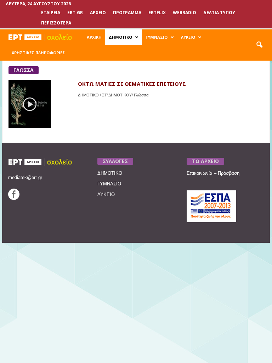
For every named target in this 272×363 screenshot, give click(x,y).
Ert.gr (75, 13)
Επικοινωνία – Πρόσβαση (213, 173)
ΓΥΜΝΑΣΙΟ (157, 37)
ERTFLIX (157, 13)
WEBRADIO (184, 13)
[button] (259, 45)
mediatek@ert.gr (25, 177)
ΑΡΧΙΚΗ (94, 37)
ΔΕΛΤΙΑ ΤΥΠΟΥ (219, 13)
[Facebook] (13, 198)
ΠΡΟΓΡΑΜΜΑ (127, 13)
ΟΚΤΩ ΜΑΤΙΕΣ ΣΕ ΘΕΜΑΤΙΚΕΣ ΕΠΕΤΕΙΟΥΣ (132, 83)
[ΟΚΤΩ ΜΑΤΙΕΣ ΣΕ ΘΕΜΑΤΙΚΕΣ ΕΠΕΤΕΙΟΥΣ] (29, 104)
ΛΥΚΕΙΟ (188, 37)
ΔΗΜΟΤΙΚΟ (120, 37)
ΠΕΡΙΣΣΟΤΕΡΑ (56, 23)
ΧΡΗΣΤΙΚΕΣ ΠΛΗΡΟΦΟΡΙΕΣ (38, 52)
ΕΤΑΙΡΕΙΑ (50, 13)
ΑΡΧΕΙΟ (98, 13)
